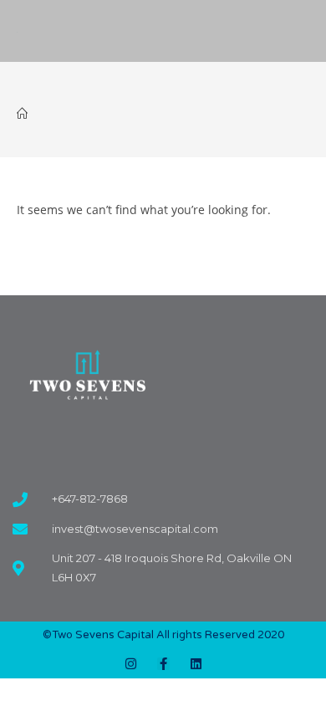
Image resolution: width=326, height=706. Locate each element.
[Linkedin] (196, 663)
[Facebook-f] (163, 663)
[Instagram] (131, 663)
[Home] (22, 113)
